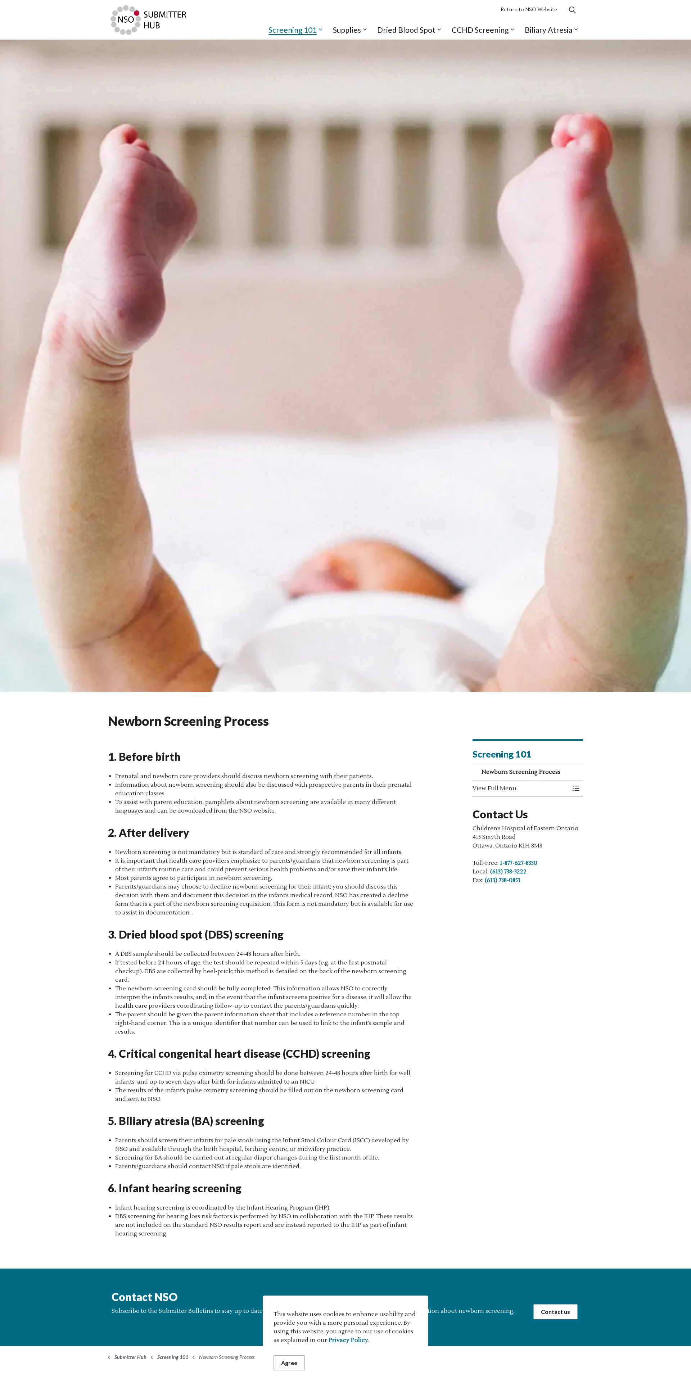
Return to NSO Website (529, 9)
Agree (289, 1362)
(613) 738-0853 (502, 880)
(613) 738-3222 (508, 871)
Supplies (347, 29)
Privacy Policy (348, 1340)
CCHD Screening (480, 29)
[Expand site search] (572, 10)
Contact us (555, 1311)
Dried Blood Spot (406, 29)
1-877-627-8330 (518, 863)
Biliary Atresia (548, 29)
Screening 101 (292, 29)
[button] (521, 788)
